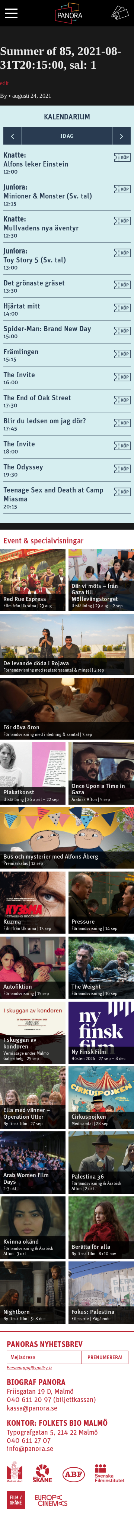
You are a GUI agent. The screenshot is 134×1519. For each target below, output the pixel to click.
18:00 (10, 451)
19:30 (10, 474)
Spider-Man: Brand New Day (47, 328)
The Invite (19, 374)
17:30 (10, 405)
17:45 (10, 428)
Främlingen (20, 351)
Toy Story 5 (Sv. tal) (34, 259)
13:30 (10, 290)
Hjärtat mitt (21, 305)
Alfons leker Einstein (35, 163)
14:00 (10, 313)
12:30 (10, 235)
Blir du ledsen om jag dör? (44, 420)
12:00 (10, 171)
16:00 (10, 382)
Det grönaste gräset (34, 282)
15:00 (10, 336)
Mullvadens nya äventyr (41, 227)
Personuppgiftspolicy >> (29, 1368)
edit (4, 83)
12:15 (9, 203)
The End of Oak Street (37, 397)
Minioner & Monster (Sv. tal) (47, 195)
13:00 (10, 267)
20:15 (10, 506)
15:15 (9, 359)
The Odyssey (23, 466)
